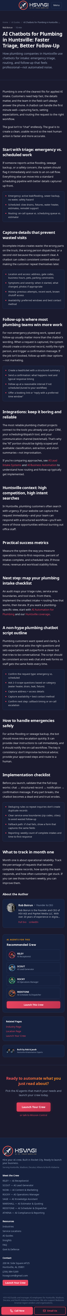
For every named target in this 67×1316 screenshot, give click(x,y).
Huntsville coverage (38, 614)
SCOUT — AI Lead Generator (18, 1185)
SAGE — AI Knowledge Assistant (20, 1199)
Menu (56, 5)
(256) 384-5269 (10, 1271)
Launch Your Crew (16, 1035)
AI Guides (15, 22)
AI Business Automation (42, 465)
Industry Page (13, 1026)
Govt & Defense (11, 1249)
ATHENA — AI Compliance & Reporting (24, 1212)
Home (5, 22)
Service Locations (12, 1231)
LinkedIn (33, 922)
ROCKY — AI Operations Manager (21, 1194)
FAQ (5, 1244)
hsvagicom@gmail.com (15, 1275)
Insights (7, 1240)
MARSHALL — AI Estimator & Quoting (23, 1203)
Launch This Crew (33, 1004)
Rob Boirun (8, 27)
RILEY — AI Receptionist (16, 1180)
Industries (8, 1226)
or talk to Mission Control (33, 1115)
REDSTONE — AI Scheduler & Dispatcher (25, 1208)
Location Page (13, 1031)
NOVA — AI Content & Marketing (20, 1189)
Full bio (22, 922)
